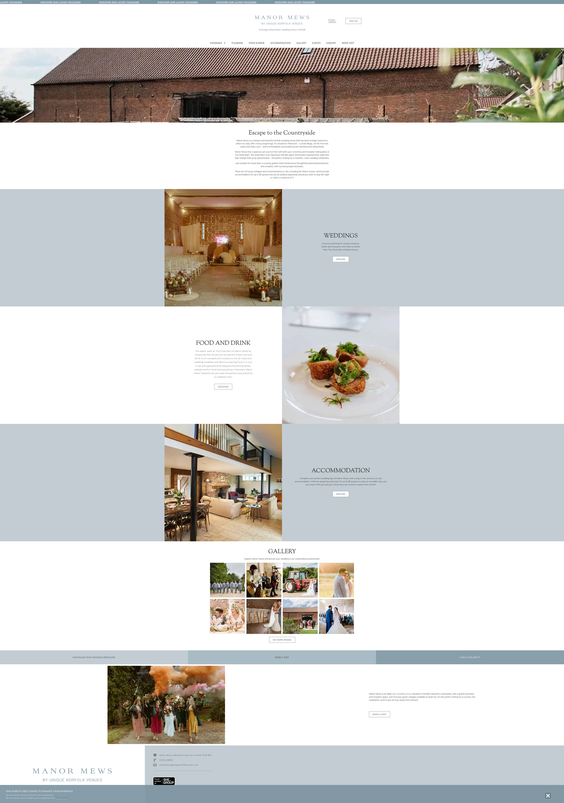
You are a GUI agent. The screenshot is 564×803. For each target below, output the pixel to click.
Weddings (216, 43)
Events (316, 43)
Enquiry (331, 43)
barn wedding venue (402, 693)
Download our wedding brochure (94, 657)
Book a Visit (282, 657)
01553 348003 (332, 20)
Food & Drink (257, 43)
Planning (237, 43)
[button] (3, 85)
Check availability (470, 657)
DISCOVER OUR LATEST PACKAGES (20, 2)
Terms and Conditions (165, 788)
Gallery (301, 43)
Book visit (348, 43)
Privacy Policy (190, 788)
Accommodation (280, 43)
